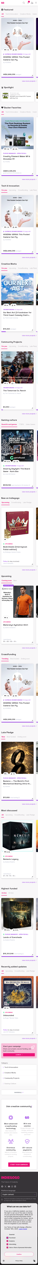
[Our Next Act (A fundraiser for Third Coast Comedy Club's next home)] (17, 289)
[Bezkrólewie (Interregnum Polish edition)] (17, 524)
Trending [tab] (5, 659)
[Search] (24, 3)
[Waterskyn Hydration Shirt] (17, 602)
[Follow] (5, 539)
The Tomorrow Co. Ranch (14, 390)
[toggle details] (33, 76)
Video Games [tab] (30, 424)
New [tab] (15, 580)
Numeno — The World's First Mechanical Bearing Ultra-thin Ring (17, 783)
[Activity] (28, 3)
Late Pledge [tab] (27, 502)
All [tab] (3, 14)
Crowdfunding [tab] (23, 190)
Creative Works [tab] (25, 14)
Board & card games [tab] (9, 424)
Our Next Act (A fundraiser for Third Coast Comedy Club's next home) (17, 315)
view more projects (29, 81)
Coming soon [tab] (7, 580)
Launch (18, 1054)
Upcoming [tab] (12, 190)
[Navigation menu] (36, 3)
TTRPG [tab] (21, 424)
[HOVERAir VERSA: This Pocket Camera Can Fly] (17, 34)
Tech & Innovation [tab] (11, 14)
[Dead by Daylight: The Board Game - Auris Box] (17, 446)
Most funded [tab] (14, 659)
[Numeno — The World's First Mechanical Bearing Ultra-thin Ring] (17, 758)
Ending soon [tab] (25, 659)
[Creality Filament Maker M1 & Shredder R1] (17, 133)
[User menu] (32, 2)
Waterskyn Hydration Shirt (15, 625)
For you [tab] (4, 190)
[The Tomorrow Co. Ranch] (17, 367)
